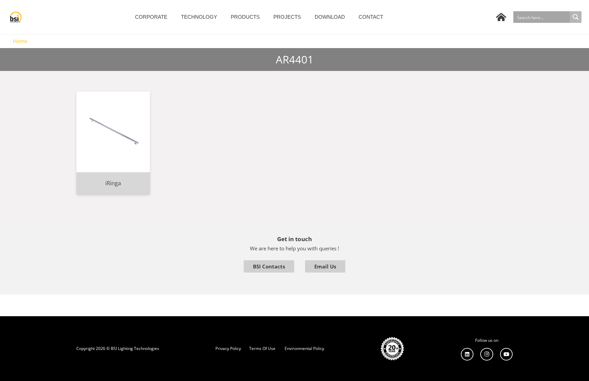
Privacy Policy (228, 348)
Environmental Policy (304, 348)
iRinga (113, 183)
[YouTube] (506, 354)
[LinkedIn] (467, 354)
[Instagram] (486, 354)
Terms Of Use (262, 348)
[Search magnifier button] (576, 17)
